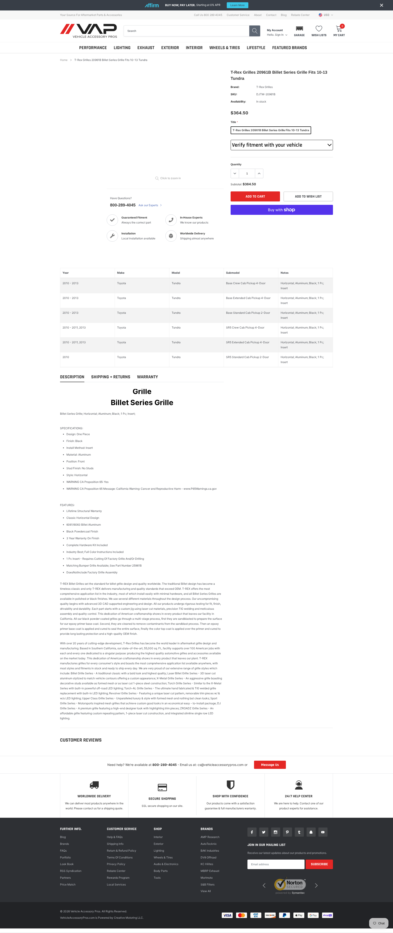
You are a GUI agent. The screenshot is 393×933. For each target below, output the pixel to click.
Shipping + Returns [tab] (110, 377)
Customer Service (238, 15)
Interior (158, 837)
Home (64, 60)
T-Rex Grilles (264, 87)
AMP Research (210, 837)
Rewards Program (118, 877)
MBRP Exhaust (210, 871)
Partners (65, 877)
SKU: (234, 94)
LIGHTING (122, 48)
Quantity (236, 164)
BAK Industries (210, 850)
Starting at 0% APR (205, 5)
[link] (252, 832)
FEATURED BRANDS (289, 48)
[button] (299, 31)
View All (206, 891)
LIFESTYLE (256, 48)
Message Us (270, 764)
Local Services (116, 884)
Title (234, 122)
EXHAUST (145, 48)
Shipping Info (115, 843)
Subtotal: (236, 184)
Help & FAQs (115, 837)
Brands (64, 843)
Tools (157, 877)
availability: (238, 101)
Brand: (235, 87)
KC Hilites (207, 864)
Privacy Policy (116, 864)
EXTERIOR (170, 48)
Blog (284, 15)
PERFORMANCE (93, 48)
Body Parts (161, 871)
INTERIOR (194, 48)
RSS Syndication (70, 871)
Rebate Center (300, 15)
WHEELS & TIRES (224, 48)
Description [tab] (72, 377)
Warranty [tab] (147, 377)
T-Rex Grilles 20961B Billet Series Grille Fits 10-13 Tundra (271, 130)
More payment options (282, 220)
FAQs (63, 850)
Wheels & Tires (163, 857)
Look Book (67, 864)
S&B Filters (207, 884)
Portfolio (65, 857)
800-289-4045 (123, 205)
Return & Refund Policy (121, 850)
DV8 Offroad (208, 857)
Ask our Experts (149, 205)
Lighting (159, 850)
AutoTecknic (209, 843)
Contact (271, 15)
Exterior (158, 843)
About (258, 15)
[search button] (254, 30)
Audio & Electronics (166, 864)
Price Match (68, 884)
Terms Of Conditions (120, 857)
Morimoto (207, 877)
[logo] (88, 31)
